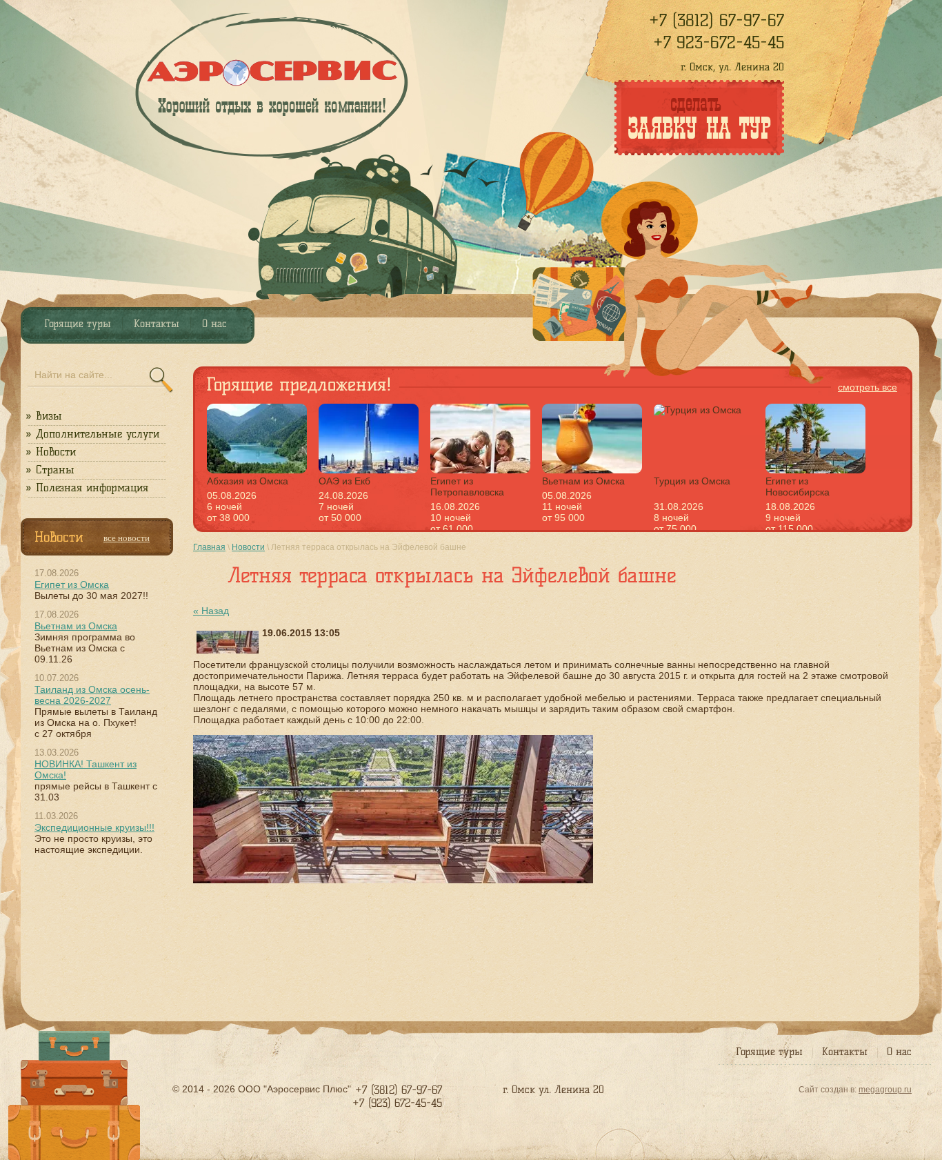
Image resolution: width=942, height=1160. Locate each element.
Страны (55, 469)
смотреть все (867, 387)
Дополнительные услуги (97, 433)
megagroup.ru (885, 1089)
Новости (56, 451)
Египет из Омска (71, 584)
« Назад (211, 610)
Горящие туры (769, 1051)
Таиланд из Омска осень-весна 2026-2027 (92, 695)
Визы (49, 415)
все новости (126, 538)
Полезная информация (92, 487)
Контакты (845, 1051)
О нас (899, 1051)
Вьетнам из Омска (75, 625)
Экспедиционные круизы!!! (94, 827)
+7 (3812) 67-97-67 (716, 20)
